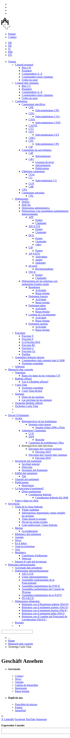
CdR (31, 186)
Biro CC (26, 86)
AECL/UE (34, 226)
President (27, 70)
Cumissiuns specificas (33, 104)
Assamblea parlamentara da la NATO (42, 595)
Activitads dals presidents (28, 567)
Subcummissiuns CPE (47, 110)
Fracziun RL (28, 345)
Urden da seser (30, 79)
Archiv (18, 418)
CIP (31, 146)
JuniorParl (20, 710)
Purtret (38, 220)
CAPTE (33, 125)
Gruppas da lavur (44, 162)
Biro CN (26, 67)
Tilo (24, 476)
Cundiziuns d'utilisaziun (34, 555)
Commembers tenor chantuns (37, 76)
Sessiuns (19, 393)
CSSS (32, 119)
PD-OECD (28, 598)
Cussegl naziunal (24, 64)
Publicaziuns (42, 168)
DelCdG (26, 204)
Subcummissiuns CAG (47, 116)
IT (9, 48)
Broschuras (28, 485)
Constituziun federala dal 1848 (51, 497)
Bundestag (34, 287)
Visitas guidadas (30, 509)
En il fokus (21, 543)
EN (10, 55)
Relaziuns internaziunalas (21, 564)
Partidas (26, 354)
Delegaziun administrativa (36, 207)
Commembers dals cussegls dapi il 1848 (43, 360)
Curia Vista (21, 384)
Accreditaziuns (30, 531)
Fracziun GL (29, 351)
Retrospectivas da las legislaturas (39, 421)
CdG (31, 159)
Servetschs (14, 503)
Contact (12, 37)
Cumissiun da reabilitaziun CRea (46, 442)
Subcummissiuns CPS (47, 143)
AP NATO (34, 253)
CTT (31, 128)
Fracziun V (28, 336)
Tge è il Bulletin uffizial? (35, 381)
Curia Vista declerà (32, 390)
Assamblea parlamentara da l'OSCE (41, 586)
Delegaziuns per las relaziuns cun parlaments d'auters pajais (39, 283)
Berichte (39, 439)
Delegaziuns (21, 198)
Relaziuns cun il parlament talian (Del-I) (43, 613)
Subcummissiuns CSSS (47, 122)
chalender (40, 262)
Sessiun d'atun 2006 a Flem (50, 427)
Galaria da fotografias (26, 685)
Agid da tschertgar (25, 546)
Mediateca (20, 552)
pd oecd (33, 265)
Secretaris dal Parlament (34, 470)
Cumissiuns (21, 101)
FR (10, 45)
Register (19, 622)
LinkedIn (9, 719)
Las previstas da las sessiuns (37, 400)
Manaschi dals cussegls (20, 369)
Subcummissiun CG (46, 180)
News (18, 540)
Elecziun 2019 (43, 451)
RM (10, 51)
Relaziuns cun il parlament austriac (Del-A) (45, 607)
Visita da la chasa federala (29, 506)
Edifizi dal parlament (26, 473)
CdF (31, 153)
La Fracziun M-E (31, 342)
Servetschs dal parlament (28, 461)
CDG (31, 113)
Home (11, 640)
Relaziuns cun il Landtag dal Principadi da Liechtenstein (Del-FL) (44, 618)
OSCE (32, 272)
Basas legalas (42, 293)
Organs (12, 61)
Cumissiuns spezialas (33, 192)
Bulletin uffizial (23, 378)
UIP (31, 247)
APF (31, 217)
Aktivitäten (41, 256)
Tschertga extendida (32, 363)
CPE (31, 107)
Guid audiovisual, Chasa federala (39, 525)
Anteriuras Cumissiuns (34, 430)
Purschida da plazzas (26, 704)
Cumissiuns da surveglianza (36, 150)
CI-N (31, 183)
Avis (17, 549)
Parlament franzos (38, 296)
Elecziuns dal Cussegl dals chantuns (48, 454)
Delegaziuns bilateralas (27, 601)
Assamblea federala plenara (29, 357)
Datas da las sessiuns (33, 397)
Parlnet (12, 34)
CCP (31, 433)
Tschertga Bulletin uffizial (29, 403)
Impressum (21, 688)
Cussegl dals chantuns (27, 82)
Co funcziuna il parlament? (29, 488)
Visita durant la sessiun (34, 518)
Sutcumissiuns (43, 156)
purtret (38, 259)
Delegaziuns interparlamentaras (31, 570)
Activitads (40, 290)
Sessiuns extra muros (40, 424)
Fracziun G (28, 348)
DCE (31, 235)
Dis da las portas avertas (35, 522)
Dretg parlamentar (31, 491)
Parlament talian (37, 305)
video (38, 244)
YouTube (31, 719)
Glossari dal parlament (27, 479)
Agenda (19, 537)
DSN (31, 436)
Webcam (26, 558)
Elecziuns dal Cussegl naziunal (45, 448)
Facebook (20, 719)
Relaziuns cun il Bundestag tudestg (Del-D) (45, 604)
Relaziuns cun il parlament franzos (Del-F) (44, 610)
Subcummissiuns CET (47, 134)
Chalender (40, 223)
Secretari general (31, 464)
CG (30, 177)
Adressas (20, 366)
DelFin (25, 201)
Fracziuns (20, 332)
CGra (31, 174)
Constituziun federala (40, 494)
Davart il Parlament (18, 415)
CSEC (32, 137)
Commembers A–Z (32, 73)
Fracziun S (27, 339)
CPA (24, 189)
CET (31, 131)
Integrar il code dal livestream (31, 561)
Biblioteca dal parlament (28, 534)
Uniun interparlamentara (35, 576)
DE (10, 42)
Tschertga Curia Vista (26, 406)
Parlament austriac (38, 323)
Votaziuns (20, 372)
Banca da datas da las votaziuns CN (41, 375)
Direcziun (27, 467)
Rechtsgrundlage (44, 268)
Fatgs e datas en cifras (26, 500)
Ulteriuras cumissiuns (33, 171)
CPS (31, 140)
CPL (31, 195)
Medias (19, 528)
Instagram (41, 719)
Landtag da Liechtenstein (42, 314)
